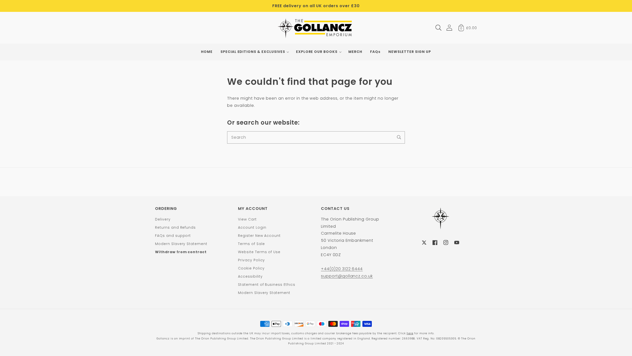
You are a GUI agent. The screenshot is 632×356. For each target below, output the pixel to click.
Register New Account (259, 235)
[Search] (399, 137)
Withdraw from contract (181, 251)
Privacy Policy (251, 260)
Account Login (252, 227)
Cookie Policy (251, 268)
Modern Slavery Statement (181, 243)
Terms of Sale (251, 243)
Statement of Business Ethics (266, 284)
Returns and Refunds (175, 227)
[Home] (316, 28)
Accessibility (250, 276)
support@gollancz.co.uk (347, 276)
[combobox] (316, 137)
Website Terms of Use (259, 251)
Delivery (163, 219)
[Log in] (449, 27)
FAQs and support (173, 235)
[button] (438, 28)
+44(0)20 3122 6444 (342, 269)
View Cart (247, 219)
